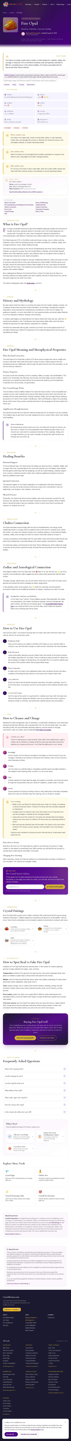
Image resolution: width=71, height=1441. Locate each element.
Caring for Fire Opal (47, 1038)
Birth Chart (6, 1348)
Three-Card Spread (54, 1350)
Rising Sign (6, 1358)
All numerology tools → (9, 1390)
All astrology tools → (8, 1366)
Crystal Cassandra (34, 33)
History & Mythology (42, 202)
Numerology (60, 4)
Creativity (6, 84)
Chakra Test (6, 1401)
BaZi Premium (29, 1330)
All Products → (30, 1320)
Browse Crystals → (31, 1317)
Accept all (10, 1434)
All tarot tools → (52, 1366)
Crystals (36, 4)
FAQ (5, 213)
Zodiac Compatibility (9, 1363)
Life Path (5, 1377)
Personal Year (7, 1384)
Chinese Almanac (53, 1377)
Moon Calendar (30, 1377)
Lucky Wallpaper (30, 1325)
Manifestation (31, 84)
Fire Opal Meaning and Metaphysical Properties (18, 205)
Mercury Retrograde (32, 1382)
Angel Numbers (7, 1382)
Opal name (31, 283)
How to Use (8, 209)
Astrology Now (30, 1384)
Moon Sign (6, 1355)
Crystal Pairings (9, 211)
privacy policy (35, 1429)
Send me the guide (56, 887)
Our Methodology (8, 1317)
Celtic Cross (52, 1353)
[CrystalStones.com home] (12, 4)
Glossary (5, 1325)
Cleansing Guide (31, 1358)
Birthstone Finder (31, 1355)
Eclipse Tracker (30, 1379)
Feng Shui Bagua (53, 1390)
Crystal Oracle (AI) (53, 1360)
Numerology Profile (9, 1374)
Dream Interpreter (53, 1355)
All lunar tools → (30, 1387)
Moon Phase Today (32, 1374)
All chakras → (6, 1414)
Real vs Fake (40, 211)
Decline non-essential (29, 1434)
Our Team (6, 1320)
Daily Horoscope (8, 1350)
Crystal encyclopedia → (32, 1366)
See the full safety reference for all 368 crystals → (26, 192)
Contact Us (51, 1317)
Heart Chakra (7, 1406)
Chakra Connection (10, 207)
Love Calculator (7, 1379)
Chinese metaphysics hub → (56, 1392)
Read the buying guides (25, 1038)
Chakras (44, 4)
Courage (21, 84)
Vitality (14, 84)
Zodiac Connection (41, 207)
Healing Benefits (41, 205)
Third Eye (6, 1408)
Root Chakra (7, 1403)
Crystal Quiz (29, 1348)
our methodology (54, 1222)
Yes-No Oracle (52, 1358)
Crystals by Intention (32, 1353)
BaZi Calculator (53, 1379)
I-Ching (50, 1363)
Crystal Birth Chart (30, 1322)
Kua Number (52, 1384)
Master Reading (30, 1328)
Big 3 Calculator (7, 1353)
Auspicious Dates (53, 1374)
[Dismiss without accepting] (65, 1422)
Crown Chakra (7, 1411)
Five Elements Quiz (54, 1387)
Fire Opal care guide (43, 730)
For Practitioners (8, 1322)
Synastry (5, 1360)
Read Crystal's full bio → (13, 1234)
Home (5, 12)
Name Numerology (8, 1387)
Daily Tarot (51, 1348)
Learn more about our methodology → (18, 1283)
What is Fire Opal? (9, 202)
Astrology (28, 4)
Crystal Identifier (31, 1360)
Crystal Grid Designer (32, 1363)
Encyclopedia (30, 1350)
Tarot (52, 4)
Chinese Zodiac (53, 1382)
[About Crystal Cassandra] (23, 34)
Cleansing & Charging (42, 209)
